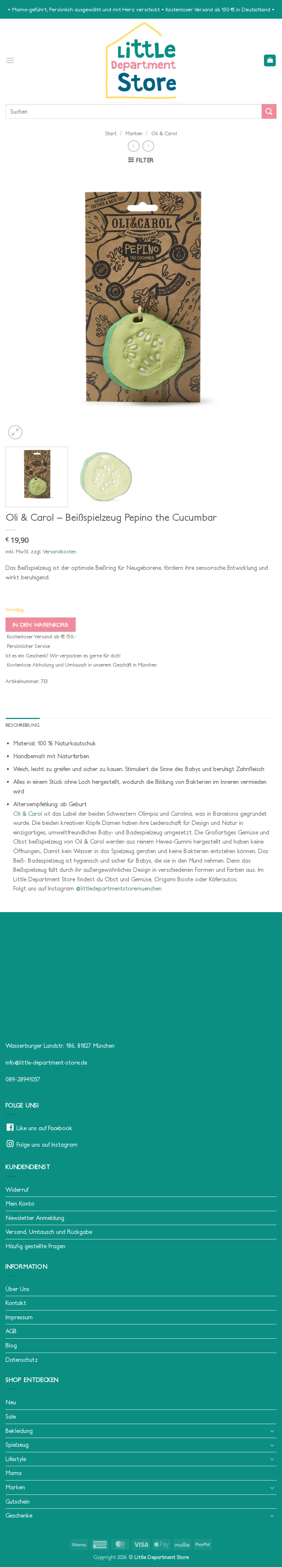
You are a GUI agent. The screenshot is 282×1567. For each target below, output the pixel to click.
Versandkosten (59, 551)
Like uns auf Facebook (44, 1128)
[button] (10, 60)
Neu (11, 1402)
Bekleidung (19, 1430)
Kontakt (16, 1302)
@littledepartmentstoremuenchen (119, 888)
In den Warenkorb (40, 625)
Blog (11, 1345)
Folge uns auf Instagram (47, 1144)
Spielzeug (17, 1444)
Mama (14, 1473)
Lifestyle (16, 1459)
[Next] (261, 306)
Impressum (19, 1317)
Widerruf (17, 1189)
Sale (11, 1416)
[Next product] (133, 146)
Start (110, 133)
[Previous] (20, 306)
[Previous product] (148, 146)
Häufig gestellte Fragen (35, 1246)
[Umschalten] (272, 1430)
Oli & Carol (164, 133)
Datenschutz (22, 1359)
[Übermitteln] (269, 111)
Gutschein (18, 1501)
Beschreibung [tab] (23, 725)
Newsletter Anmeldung (35, 1217)
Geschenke (19, 1515)
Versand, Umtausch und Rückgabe (49, 1231)
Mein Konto (20, 1203)
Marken (134, 133)
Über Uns (17, 1289)
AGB (11, 1331)
